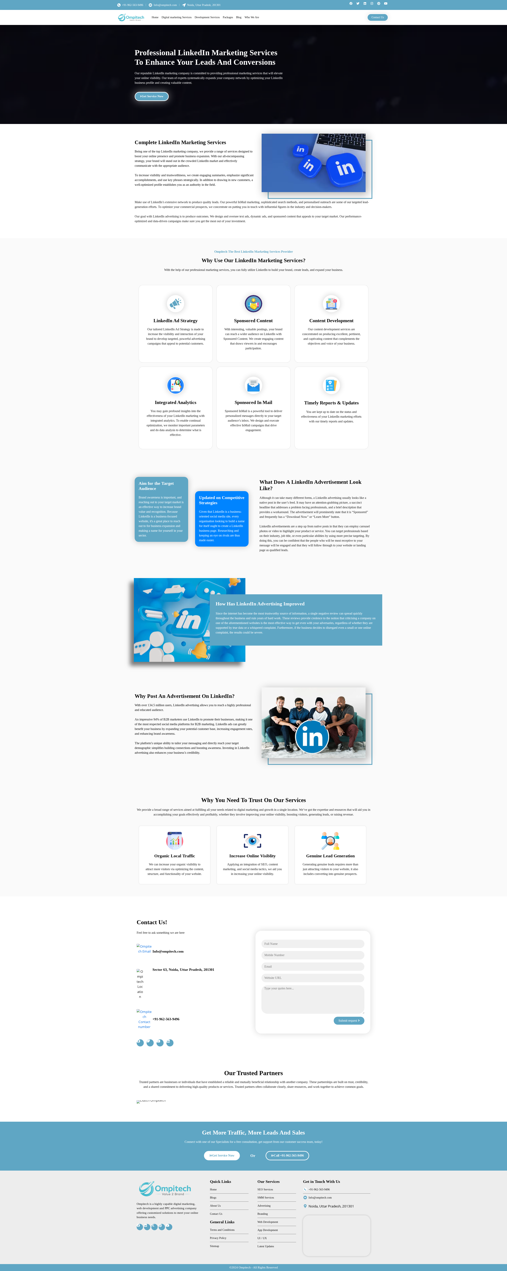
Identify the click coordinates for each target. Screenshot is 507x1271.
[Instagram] (373, 5)
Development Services (207, 17)
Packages (228, 17)
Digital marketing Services (177, 17)
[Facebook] (352, 5)
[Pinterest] (380, 5)
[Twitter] (359, 5)
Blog (238, 17)
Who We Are (252, 17)
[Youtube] (387, 5)
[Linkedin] (366, 5)
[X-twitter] (154, 1227)
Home (155, 17)
